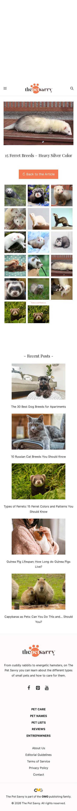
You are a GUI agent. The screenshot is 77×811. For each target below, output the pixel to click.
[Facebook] (29, 688)
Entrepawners (38, 735)
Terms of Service (38, 761)
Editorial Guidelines (38, 755)
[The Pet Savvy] (39, 88)
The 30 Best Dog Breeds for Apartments (38, 406)
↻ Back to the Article (38, 174)
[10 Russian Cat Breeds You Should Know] (38, 432)
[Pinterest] (37, 688)
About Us (38, 748)
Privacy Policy (38, 768)
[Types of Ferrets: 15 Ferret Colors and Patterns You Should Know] (38, 482)
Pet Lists (39, 722)
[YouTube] (46, 688)
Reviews (38, 729)
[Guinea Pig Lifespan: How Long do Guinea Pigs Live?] (38, 537)
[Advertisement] (38, 40)
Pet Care (38, 709)
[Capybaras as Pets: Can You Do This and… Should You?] (38, 592)
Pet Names (38, 716)
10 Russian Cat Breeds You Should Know (38, 456)
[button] (72, 88)
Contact (38, 774)
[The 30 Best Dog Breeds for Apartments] (38, 382)
